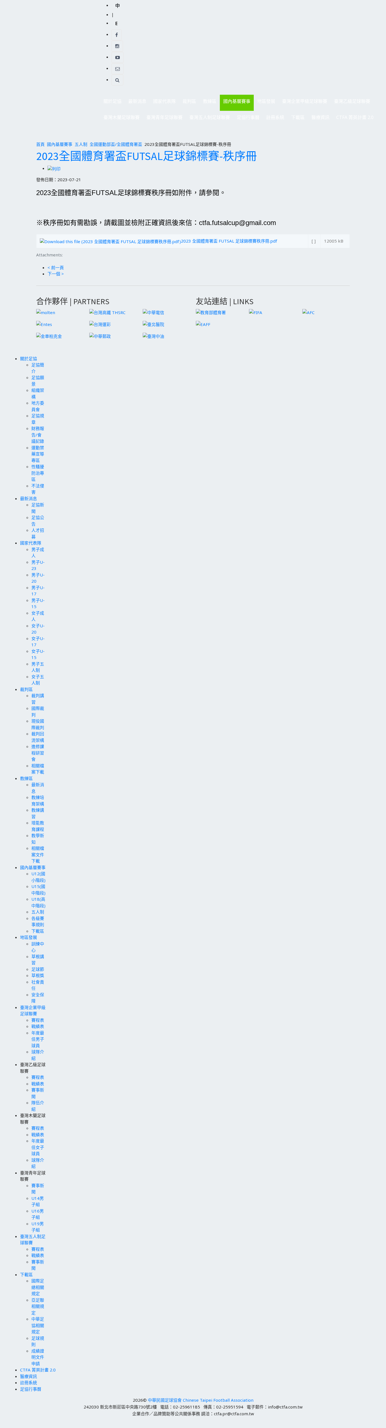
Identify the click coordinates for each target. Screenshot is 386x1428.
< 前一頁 (55, 267)
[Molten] (45, 312)
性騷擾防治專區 (37, 473)
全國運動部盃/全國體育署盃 (116, 144)
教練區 (207, 102)
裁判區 (187, 102)
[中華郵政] (100, 335)
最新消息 (135, 102)
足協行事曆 (248, 117)
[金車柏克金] (49, 335)
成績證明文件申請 (37, 1357)
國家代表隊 (163, 102)
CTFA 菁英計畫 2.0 (355, 117)
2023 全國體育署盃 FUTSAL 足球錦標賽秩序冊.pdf (229, 241)
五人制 (81, 144)
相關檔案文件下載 (37, 854)
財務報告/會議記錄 (37, 434)
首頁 (40, 144)
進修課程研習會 (37, 753)
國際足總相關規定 (37, 1287)
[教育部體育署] (211, 312)
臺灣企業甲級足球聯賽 (303, 102)
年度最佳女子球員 (37, 1147)
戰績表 (37, 1026)
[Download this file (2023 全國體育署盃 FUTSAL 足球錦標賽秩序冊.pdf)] (110, 241)
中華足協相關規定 (37, 1325)
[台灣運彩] (100, 324)
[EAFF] (203, 324)
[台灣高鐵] (107, 312)
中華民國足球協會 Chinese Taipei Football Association (200, 1400)
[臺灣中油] (153, 335)
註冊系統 (275, 117)
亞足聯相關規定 (37, 1306)
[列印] (53, 168)
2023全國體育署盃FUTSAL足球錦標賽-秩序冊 (146, 156)
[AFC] (308, 312)
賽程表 (37, 1020)
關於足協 (111, 102)
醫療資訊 (320, 117)
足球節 (37, 969)
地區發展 (264, 102)
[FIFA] (255, 312)
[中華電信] (153, 312)
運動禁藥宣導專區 (37, 454)
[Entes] (44, 324)
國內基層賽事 (235, 102)
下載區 (296, 119)
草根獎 (37, 975)
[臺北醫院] (153, 324)
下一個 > (55, 273)
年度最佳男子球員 (37, 1039)
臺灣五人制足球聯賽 (208, 119)
